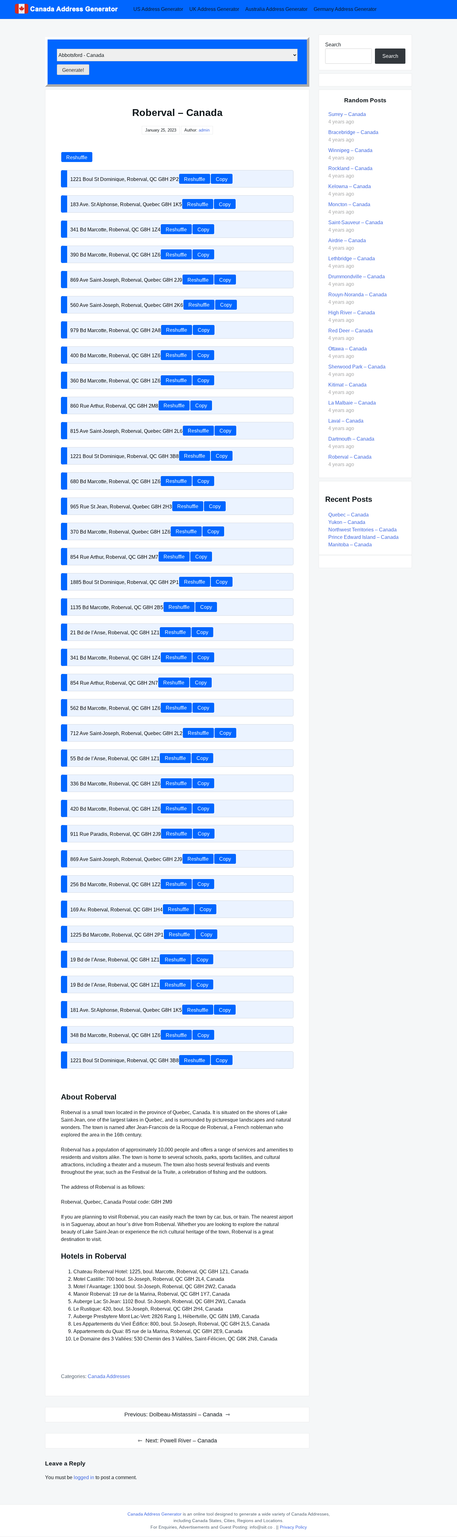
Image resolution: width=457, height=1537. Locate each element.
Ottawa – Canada (347, 348)
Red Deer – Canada (350, 330)
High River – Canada (351, 312)
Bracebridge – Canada (353, 132)
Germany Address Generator (345, 9)
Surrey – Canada (347, 114)
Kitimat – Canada (347, 384)
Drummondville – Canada (356, 276)
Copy (222, 179)
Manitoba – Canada (350, 544)
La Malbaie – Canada (352, 402)
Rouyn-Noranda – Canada (357, 294)
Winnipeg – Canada (350, 150)
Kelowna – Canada (349, 186)
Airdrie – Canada (347, 240)
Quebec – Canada (348, 514)
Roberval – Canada (350, 457)
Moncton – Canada (349, 204)
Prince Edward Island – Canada (363, 537)
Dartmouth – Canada (351, 439)
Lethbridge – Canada (351, 258)
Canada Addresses (109, 1376)
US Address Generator (158, 9)
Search (333, 44)
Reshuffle (76, 157)
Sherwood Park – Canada (356, 366)
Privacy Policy (293, 1527)
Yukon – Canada (346, 522)
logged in (84, 1477)
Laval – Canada (345, 421)
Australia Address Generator (276, 9)
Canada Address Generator (154, 1514)
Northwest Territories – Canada (362, 529)
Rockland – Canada (350, 168)
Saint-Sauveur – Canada (355, 222)
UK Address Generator (214, 9)
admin (204, 130)
